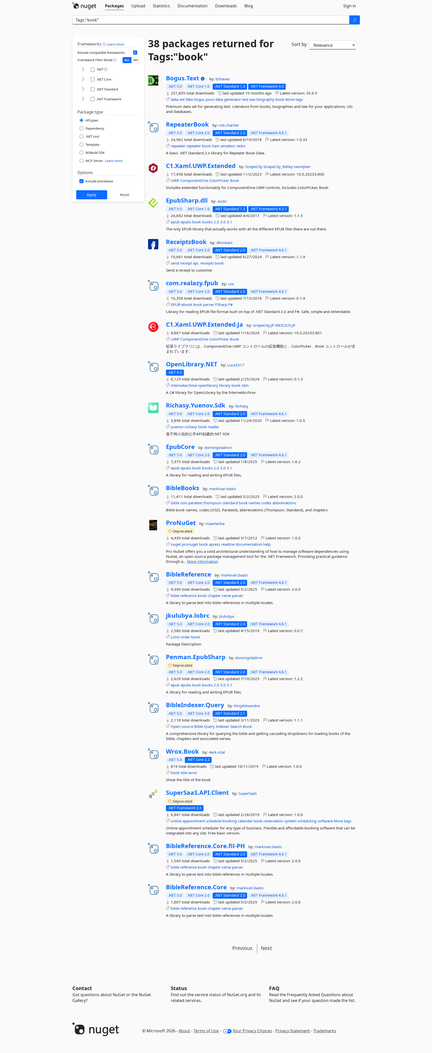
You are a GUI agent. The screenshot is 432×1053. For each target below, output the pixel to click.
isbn (245, 385)
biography (265, 99)
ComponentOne (194, 180)
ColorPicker (219, 180)
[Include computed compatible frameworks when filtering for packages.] (135, 53)
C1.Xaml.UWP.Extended (201, 166)
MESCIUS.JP (285, 325)
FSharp (221, 304)
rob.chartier (229, 125)
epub (175, 221)
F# (230, 304)
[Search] (354, 20)
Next (266, 948)
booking (229, 820)
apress (214, 544)
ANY (135, 60)
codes (266, 502)
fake (189, 99)
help (267, 544)
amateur (228, 145)
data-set (178, 99)
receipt (186, 263)
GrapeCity (254, 166)
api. (196, 263)
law (252, 99)
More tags (294, 99)
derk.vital (217, 752)
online (176, 820)
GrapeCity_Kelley (279, 166)
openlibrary (208, 385)
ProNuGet (181, 522)
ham (216, 145)
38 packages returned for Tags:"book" (211, 50)
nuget (176, 544)
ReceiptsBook (186, 242)
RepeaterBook (187, 124)
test (245, 99)
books (207, 221)
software (325, 820)
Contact (82, 988)
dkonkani (224, 242)
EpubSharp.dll (187, 200)
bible (175, 502)
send (175, 263)
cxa (231, 283)
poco (210, 99)
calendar (245, 820)
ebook (186, 304)
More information (202, 561)
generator (232, 99)
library (225, 385)
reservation (273, 820)
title (184, 772)
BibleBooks (182, 488)
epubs (186, 221)
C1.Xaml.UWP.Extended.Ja (204, 324)
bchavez (223, 78)
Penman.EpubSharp (195, 657)
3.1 (229, 221)
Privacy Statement (292, 1031)
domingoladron (218, 447)
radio (240, 145)
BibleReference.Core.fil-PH (205, 846)
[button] (104, 44)
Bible (198, 726)
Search (236, 726)
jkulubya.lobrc (187, 615)
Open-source (182, 726)
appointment (194, 820)
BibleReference (188, 574)
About (184, 1031)
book (279, 99)
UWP (175, 180)
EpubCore (180, 446)
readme (228, 544)
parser (208, 304)
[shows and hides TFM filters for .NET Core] (83, 79)
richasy (191, 426)
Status (179, 988)
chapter (214, 595)
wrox (192, 772)
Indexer (222, 726)
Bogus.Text (182, 78)
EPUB (175, 304)
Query (209, 726)
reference (188, 595)
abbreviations (284, 502)
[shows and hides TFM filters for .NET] (83, 70)
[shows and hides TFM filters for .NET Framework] (83, 99)
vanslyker (302, 166)
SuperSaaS (248, 793)
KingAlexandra (247, 705)
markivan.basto (222, 488)
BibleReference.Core (196, 887)
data (219, 99)
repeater (178, 145)
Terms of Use (206, 1031)
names (254, 502)
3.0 (223, 221)
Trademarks (324, 1031)
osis (183, 502)
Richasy (241, 406)
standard (230, 502)
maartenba (215, 523)
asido (222, 201)
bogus (199, 99)
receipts (207, 263)
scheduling (307, 820)
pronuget (190, 544)
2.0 (216, 221)
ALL (127, 60)
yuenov (177, 426)
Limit (175, 636)
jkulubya (226, 616)
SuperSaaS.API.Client (197, 792)
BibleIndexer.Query (195, 705)
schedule (213, 820)
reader (213, 426)
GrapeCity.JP (264, 325)
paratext (195, 502)
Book (234, 180)
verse (226, 595)
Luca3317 (235, 364)
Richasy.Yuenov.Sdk (195, 405)
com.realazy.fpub (192, 283)
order (185, 636)
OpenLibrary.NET (191, 364)
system (290, 820)
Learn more (115, 44)
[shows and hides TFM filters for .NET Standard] (83, 89)
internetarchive (184, 385)
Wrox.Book (182, 751)
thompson (212, 502)
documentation (249, 544)
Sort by (299, 44)
